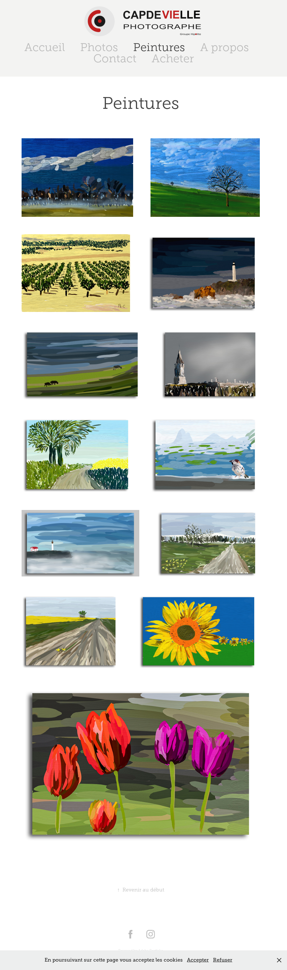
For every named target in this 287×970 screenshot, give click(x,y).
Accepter (198, 960)
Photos (99, 47)
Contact (114, 58)
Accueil (44, 47)
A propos (224, 47)
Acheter (173, 58)
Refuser (222, 960)
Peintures (159, 47)
